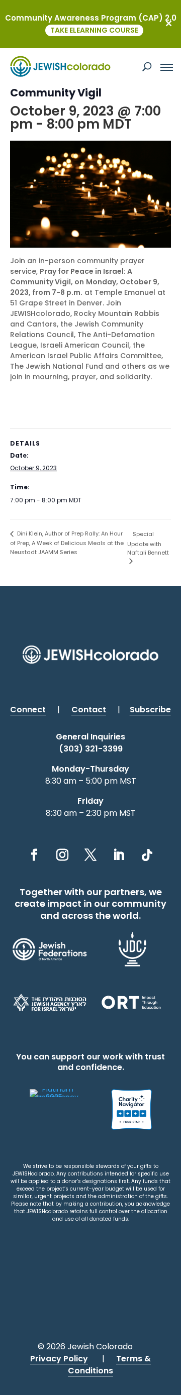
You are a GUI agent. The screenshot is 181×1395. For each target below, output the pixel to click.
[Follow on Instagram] (62, 855)
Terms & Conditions (109, 1364)
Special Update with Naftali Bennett (148, 543)
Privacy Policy (59, 1358)
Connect (28, 709)
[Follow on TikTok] (147, 855)
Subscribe (150, 709)
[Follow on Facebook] (34, 855)
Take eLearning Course (94, 30)
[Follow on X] (90, 855)
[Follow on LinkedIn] (119, 855)
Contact (88, 709)
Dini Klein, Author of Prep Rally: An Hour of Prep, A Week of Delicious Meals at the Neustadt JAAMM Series (67, 542)
